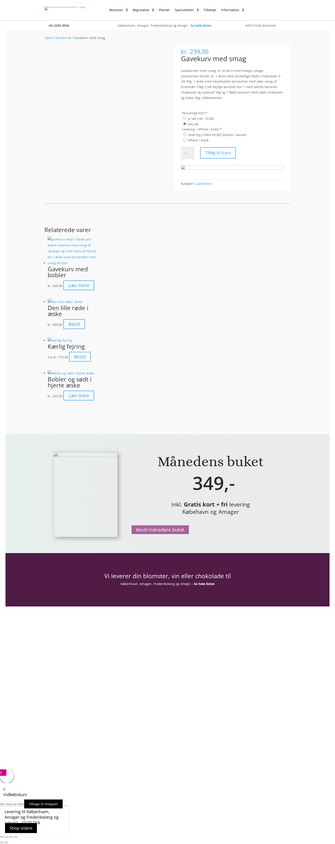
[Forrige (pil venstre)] (2, 842)
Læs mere (78, 285)
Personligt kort (194, 113)
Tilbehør (210, 10)
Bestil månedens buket (160, 530)
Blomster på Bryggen (62, 724)
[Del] (11, 837)
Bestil (74, 324)
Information (230, 10)
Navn (178, 640)
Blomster (116, 10)
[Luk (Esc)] (15, 837)
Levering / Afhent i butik (202, 129)
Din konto (52, 655)
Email (178, 650)
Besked (179, 667)
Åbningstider (55, 691)
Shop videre (21, 828)
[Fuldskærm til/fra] (6, 837)
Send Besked (193, 682)
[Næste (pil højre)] (6, 842)
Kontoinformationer (61, 662)
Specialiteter (184, 10)
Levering (51, 718)
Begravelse (141, 10)
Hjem (48, 38)
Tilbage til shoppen (43, 804)
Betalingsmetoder (59, 711)
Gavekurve (63, 38)
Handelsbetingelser (61, 705)
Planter (164, 10)
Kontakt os (53, 698)
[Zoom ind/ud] (2, 837)
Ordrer (50, 668)
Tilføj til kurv (218, 153)
